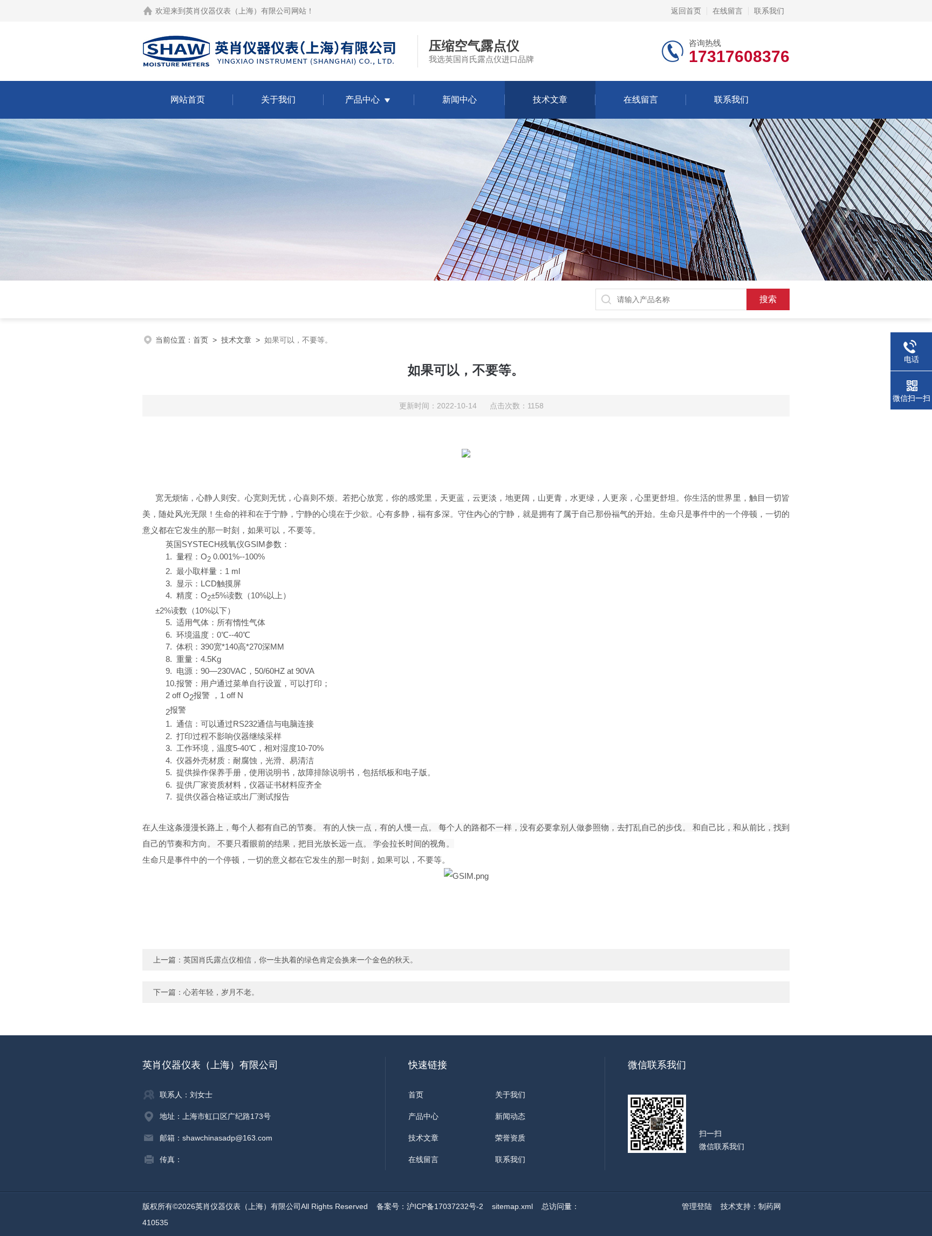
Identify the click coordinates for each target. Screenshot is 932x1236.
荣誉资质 (510, 1137)
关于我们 (278, 99)
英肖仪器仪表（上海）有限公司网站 (246, 10)
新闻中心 (459, 99)
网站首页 (187, 99)
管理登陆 (697, 1206)
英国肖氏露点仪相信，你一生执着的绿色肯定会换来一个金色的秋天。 (300, 959)
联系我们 (769, 10)
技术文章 (550, 99)
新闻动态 (510, 1116)
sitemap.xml (512, 1206)
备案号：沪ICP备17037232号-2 (429, 1206)
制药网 (769, 1206)
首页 (200, 340)
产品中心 (362, 99)
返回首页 (686, 10)
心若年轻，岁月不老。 (221, 992)
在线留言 (727, 10)
